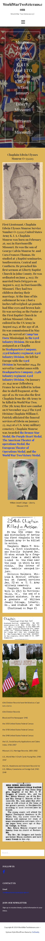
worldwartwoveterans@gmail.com (16, 892)
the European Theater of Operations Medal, (16, 447)
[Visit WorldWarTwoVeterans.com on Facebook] (4, 872)
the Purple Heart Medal (27, 436)
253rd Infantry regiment (17, 353)
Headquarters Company (21, 349)
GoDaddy (35, 932)
